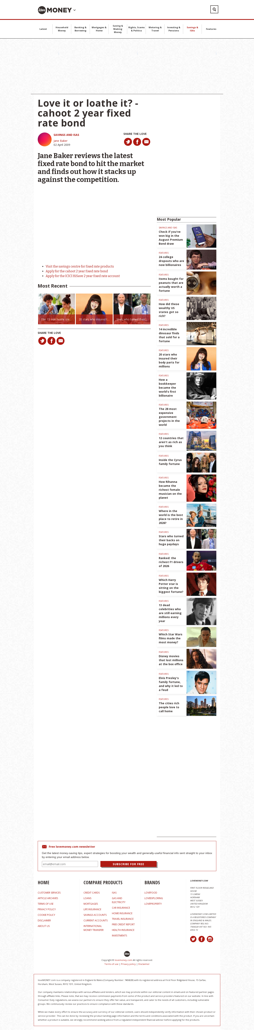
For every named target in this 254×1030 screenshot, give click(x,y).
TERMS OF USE (45, 903)
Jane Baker (60, 141)
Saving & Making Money (118, 29)
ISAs (114, 892)
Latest (43, 28)
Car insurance (121, 907)
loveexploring (153, 898)
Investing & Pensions (173, 29)
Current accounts (96, 920)
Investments (119, 935)
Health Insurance (123, 930)
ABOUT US (44, 926)
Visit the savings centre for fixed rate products (80, 266)
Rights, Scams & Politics (136, 29)
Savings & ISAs (192, 29)
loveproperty (153, 903)
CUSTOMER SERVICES (49, 892)
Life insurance (92, 909)
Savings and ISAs (66, 135)
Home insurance (122, 913)
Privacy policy (128, 963)
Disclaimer (144, 963)
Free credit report (123, 924)
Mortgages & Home (99, 29)
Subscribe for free (128, 864)
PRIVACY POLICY (47, 909)
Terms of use (111, 963)
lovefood (150, 892)
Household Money (62, 29)
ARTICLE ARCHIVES (48, 898)
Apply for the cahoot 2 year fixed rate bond (77, 271)
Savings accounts (95, 915)
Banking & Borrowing (80, 29)
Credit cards (92, 892)
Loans (87, 898)
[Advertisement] (127, 66)
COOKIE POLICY (46, 915)
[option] (56, 309)
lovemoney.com (123, 959)
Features (211, 28)
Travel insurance (123, 919)
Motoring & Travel (155, 29)
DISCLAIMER (44, 920)
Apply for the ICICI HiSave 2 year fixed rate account (83, 276)
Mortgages (91, 903)
